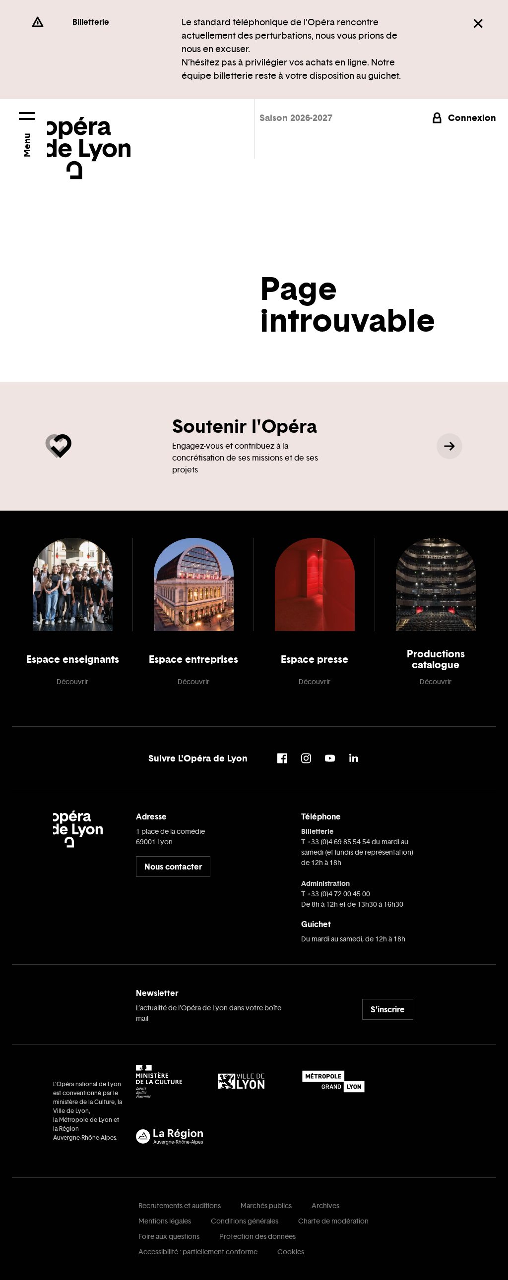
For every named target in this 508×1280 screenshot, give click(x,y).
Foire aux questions (168, 1236)
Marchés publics (266, 1206)
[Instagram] (306, 758)
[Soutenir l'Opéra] (449, 446)
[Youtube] (330, 758)
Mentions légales (164, 1221)
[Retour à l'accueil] (88, 139)
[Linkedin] (354, 758)
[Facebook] (282, 758)
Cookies (290, 1252)
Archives (325, 1206)
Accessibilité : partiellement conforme (197, 1252)
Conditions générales (244, 1221)
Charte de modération (333, 1221)
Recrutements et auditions (179, 1206)
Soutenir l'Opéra (244, 426)
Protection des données (257, 1236)
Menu (26, 145)
